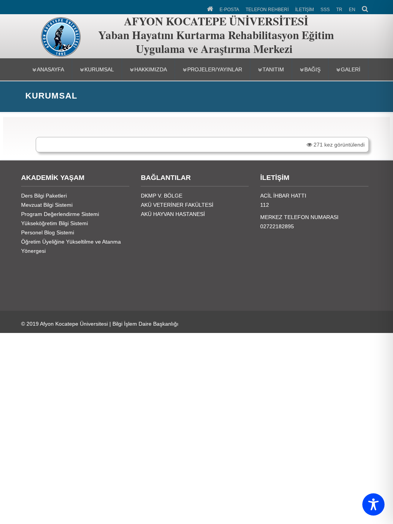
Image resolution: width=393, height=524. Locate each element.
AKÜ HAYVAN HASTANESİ (173, 214)
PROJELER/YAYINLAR (214, 69)
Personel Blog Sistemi (47, 232)
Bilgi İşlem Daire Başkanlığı (145, 324)
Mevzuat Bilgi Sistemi (47, 205)
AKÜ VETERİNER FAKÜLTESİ (177, 205)
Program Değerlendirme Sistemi (60, 214)
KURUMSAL (99, 69)
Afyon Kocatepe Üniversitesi (74, 324)
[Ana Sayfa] (210, 8)
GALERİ (350, 69)
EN (352, 9)
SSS (325, 9)
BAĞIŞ (312, 69)
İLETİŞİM (304, 9)
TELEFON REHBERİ (267, 9)
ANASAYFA (50, 69)
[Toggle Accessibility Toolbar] (373, 504)
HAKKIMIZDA (150, 69)
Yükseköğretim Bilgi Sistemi (54, 223)
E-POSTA (229, 9)
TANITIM (273, 69)
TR (339, 9)
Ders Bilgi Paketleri (44, 196)
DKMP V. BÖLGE (161, 196)
